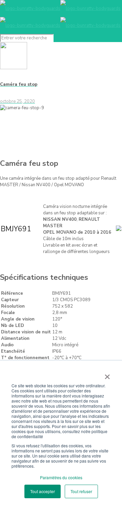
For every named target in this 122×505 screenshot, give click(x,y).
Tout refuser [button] (81, 491)
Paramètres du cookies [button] (61, 477)
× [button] (107, 374)
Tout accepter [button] (42, 491)
